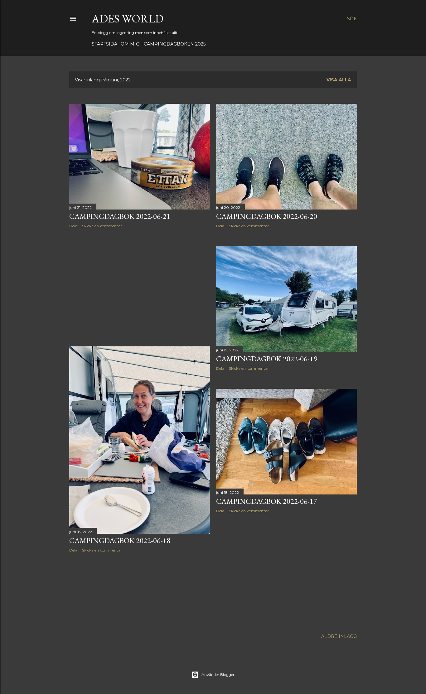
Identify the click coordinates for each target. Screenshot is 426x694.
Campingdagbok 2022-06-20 (266, 216)
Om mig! (130, 44)
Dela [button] (73, 226)
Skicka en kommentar (102, 226)
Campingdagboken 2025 (175, 44)
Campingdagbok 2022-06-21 (119, 216)
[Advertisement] (139, 287)
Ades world (127, 18)
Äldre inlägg (339, 636)
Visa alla (339, 80)
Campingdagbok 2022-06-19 (266, 359)
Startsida (104, 44)
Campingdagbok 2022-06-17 (266, 501)
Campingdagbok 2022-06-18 (119, 540)
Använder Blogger (218, 674)
